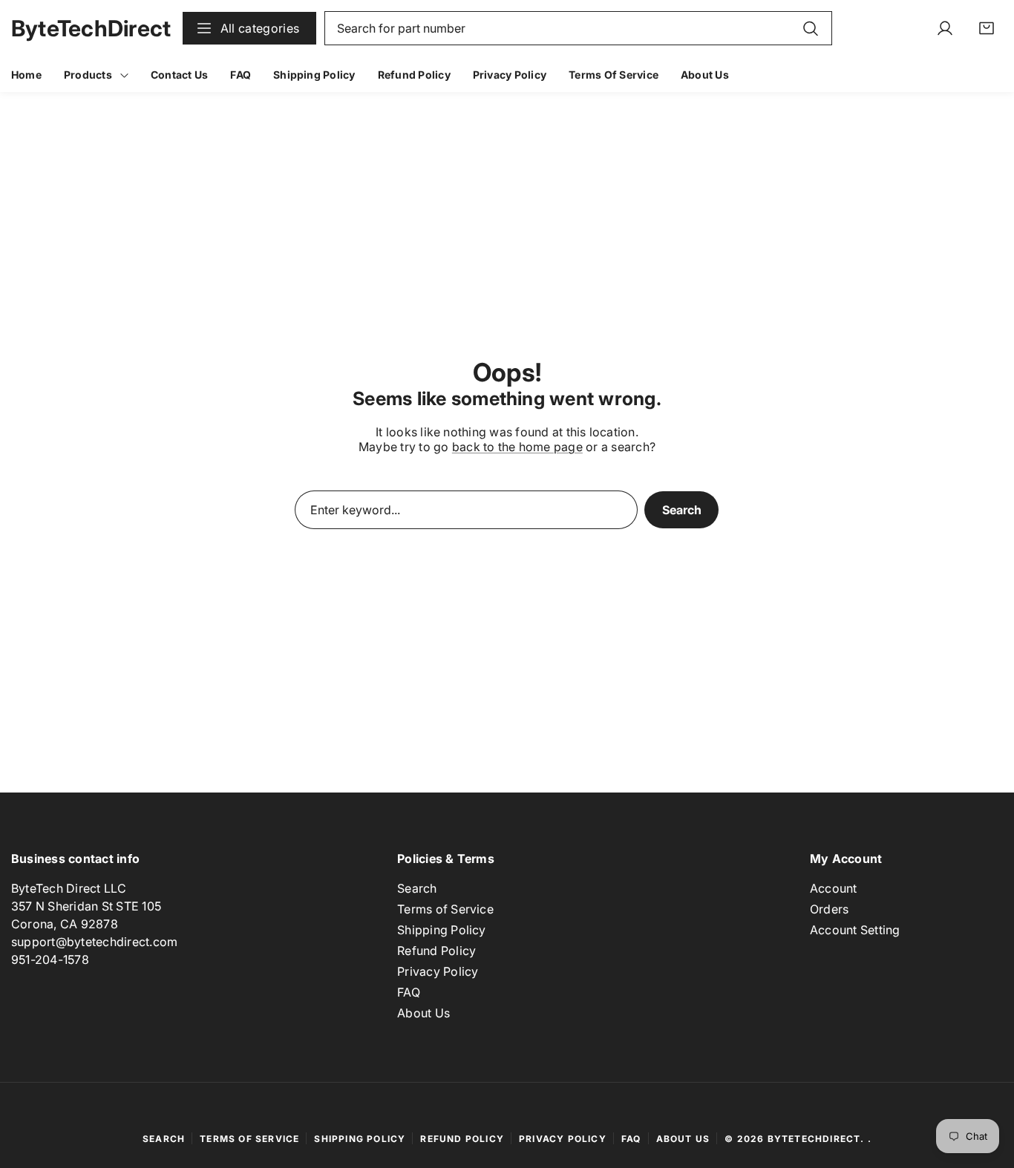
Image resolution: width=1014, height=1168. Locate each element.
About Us (423, 1013)
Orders (829, 909)
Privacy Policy (437, 972)
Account (833, 889)
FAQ (408, 992)
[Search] (810, 28)
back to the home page (517, 446)
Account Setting (855, 930)
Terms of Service (445, 909)
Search (681, 509)
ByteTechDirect (814, 1138)
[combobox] (578, 28)
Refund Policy (436, 951)
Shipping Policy (441, 930)
